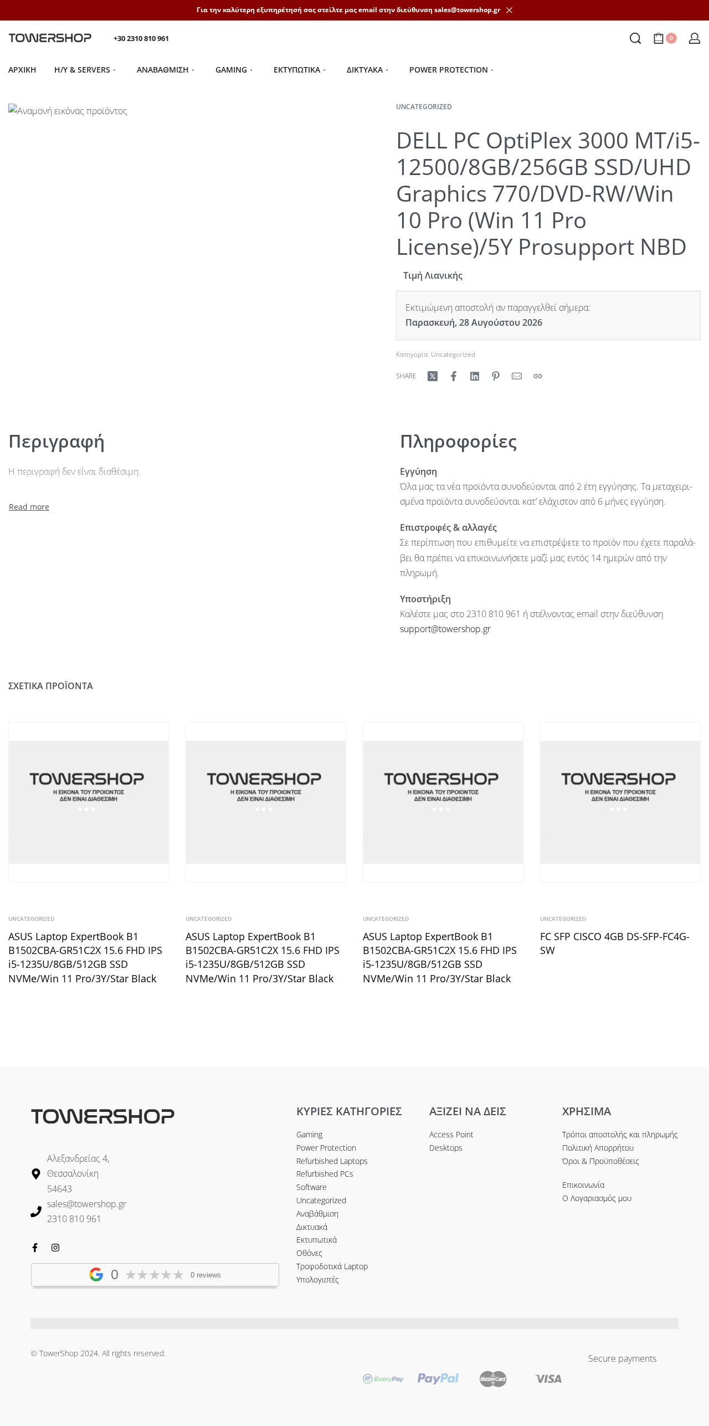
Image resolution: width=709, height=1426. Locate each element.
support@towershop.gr (445, 629)
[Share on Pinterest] (496, 376)
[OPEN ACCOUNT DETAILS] (695, 38)
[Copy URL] (538, 376)
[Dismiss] (509, 10)
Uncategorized (424, 106)
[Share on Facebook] (454, 376)
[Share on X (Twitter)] (433, 376)
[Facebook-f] (34, 1247)
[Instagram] (55, 1247)
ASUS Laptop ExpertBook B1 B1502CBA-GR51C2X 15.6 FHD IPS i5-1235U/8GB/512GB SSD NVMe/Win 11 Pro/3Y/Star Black (85, 957)
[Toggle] (29, 507)
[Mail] (517, 376)
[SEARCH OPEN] (635, 38)
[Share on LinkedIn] (475, 376)
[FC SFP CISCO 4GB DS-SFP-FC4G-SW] (620, 802)
